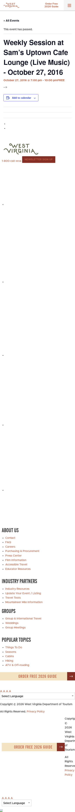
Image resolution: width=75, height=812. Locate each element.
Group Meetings (15, 627)
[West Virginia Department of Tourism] (11, 5)
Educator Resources (18, 569)
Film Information (15, 560)
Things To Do (13, 647)
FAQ (8, 542)
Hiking (9, 660)
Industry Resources (17, 588)
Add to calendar (21, 97)
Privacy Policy (36, 711)
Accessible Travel (16, 564)
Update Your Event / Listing (23, 593)
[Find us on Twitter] (39, 355)
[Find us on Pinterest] (39, 425)
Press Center (13, 555)
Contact (10, 538)
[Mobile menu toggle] (69, 6)
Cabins (9, 656)
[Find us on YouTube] (39, 490)
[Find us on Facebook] (39, 204)
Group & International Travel (23, 618)
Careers (10, 546)
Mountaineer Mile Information (24, 602)
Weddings (11, 623)
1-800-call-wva (11, 160)
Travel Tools (13, 597)
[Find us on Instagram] (39, 282)
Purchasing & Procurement (22, 551)
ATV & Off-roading (17, 665)
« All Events (11, 20)
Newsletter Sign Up (39, 159)
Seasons (10, 652)
